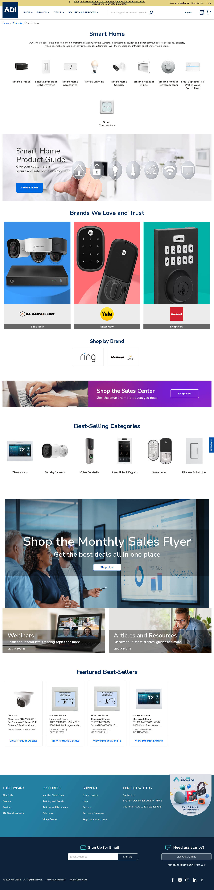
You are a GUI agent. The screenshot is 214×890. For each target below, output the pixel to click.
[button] (211, 445)
